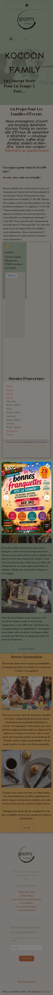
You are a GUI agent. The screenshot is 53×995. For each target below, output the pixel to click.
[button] (49, 464)
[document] (26, 497)
